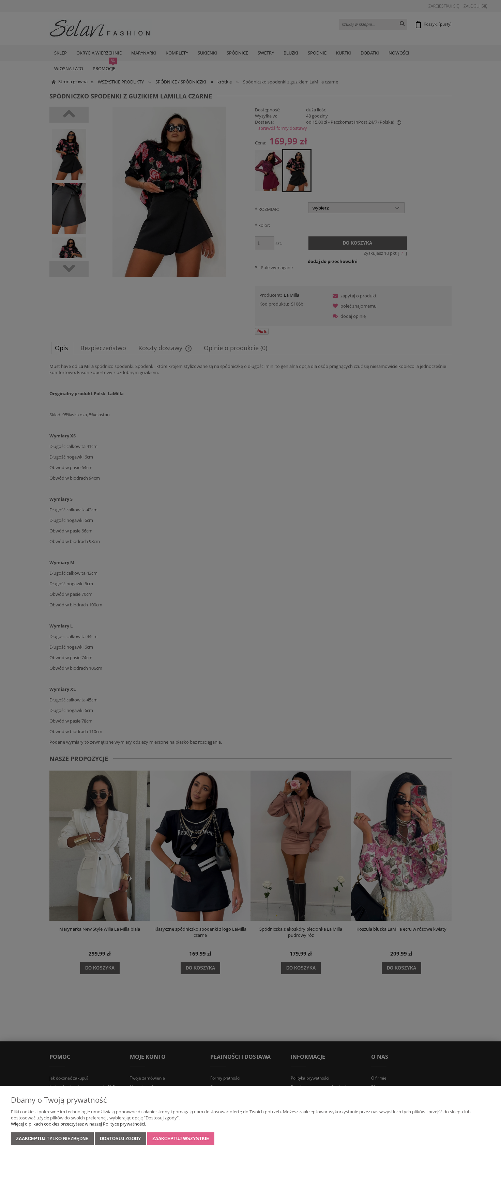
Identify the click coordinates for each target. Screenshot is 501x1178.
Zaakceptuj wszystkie (180, 1138)
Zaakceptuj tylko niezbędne (52, 1138)
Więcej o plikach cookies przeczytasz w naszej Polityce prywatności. (78, 1124)
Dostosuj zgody (120, 1138)
